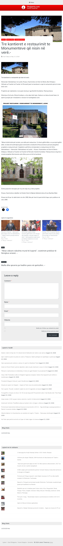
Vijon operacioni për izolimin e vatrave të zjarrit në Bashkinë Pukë (19, 363)
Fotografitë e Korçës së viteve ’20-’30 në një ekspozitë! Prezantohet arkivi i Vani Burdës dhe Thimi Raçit (31, 393)
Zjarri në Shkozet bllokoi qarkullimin (27, 503)
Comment (8, 281)
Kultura (3, 39)
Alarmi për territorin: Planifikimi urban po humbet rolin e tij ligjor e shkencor (22, 403)
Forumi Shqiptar (22, 542)
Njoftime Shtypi (10, 39)
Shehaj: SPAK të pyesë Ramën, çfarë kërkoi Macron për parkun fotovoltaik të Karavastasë (51, 233)
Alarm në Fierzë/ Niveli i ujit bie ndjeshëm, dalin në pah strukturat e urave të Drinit (24, 367)
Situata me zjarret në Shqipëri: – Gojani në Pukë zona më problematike (21, 385)
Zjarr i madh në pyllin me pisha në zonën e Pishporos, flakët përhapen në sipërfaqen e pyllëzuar (28, 357)
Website (7, 320)
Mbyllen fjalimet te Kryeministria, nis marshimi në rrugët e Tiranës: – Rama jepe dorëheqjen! (27, 413)
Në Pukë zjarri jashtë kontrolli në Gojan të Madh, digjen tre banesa (20, 419)
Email (6, 311)
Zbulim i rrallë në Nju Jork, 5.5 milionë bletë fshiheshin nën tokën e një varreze (23, 353)
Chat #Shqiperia (12, 542)
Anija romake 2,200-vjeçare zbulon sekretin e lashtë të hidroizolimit (20, 399)
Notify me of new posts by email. (50, 331)
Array (51, 542)
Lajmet (5, 542)
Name (6, 302)
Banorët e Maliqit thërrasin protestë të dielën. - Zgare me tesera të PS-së (38, 508)
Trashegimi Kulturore (19, 39)
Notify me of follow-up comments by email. (47, 328)
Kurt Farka (6, 57)
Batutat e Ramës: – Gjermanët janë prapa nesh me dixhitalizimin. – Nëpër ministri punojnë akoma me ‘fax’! (10, 234)
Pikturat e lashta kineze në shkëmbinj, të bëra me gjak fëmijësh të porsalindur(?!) (24, 371)
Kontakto (30, 542)
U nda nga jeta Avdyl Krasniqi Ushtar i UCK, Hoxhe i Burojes (34, 452)
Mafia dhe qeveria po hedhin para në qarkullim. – (23, 265)
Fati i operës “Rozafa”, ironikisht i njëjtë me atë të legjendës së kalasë (21, 389)
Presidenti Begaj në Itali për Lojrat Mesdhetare (14, 381)
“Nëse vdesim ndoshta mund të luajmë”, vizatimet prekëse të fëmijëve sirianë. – (28, 251)
